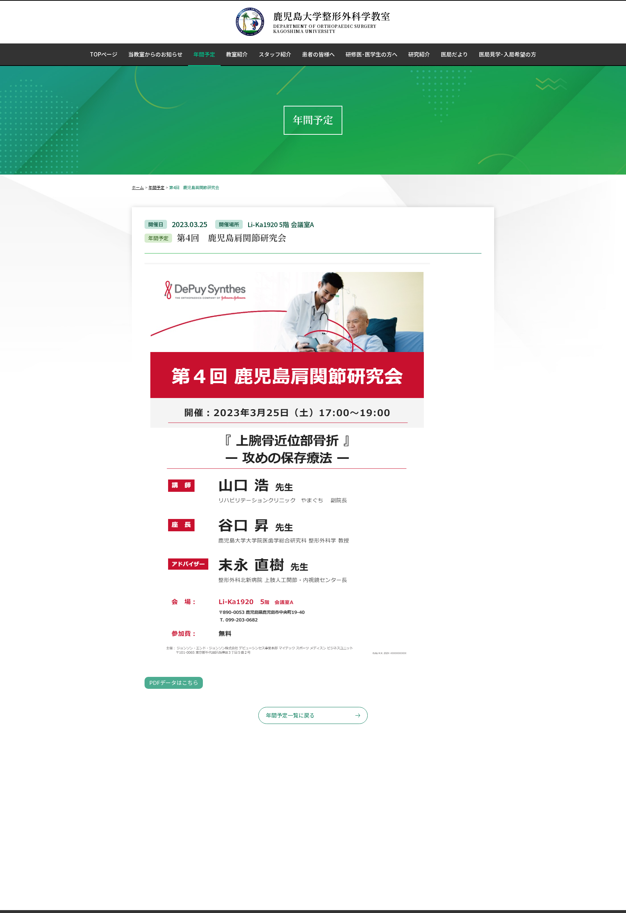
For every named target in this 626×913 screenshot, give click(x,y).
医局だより (454, 54)
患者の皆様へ (318, 54)
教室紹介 (237, 54)
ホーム (138, 187)
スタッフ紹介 (275, 54)
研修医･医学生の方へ (371, 54)
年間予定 (204, 54)
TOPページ (103, 54)
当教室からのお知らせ (155, 54)
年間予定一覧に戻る (290, 715)
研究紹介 (419, 54)
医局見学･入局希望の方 (507, 54)
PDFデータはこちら (173, 682)
